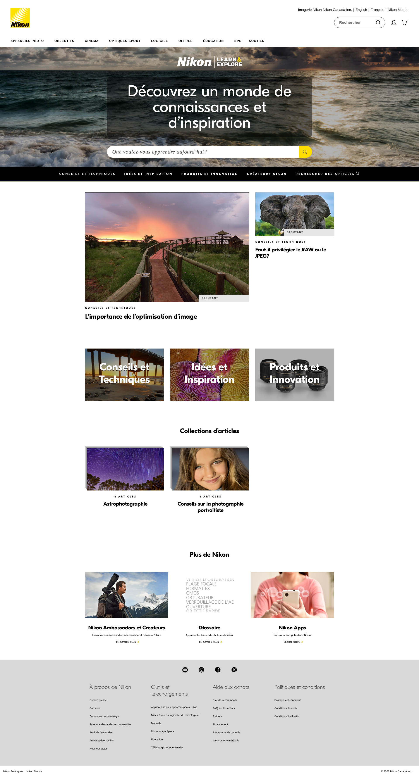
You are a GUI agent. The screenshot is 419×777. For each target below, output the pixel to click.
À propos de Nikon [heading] (110, 687)
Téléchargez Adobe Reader (167, 747)
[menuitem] (32, 40)
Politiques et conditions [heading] (300, 687)
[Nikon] (21, 14)
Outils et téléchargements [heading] (169, 690)
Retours (217, 716)
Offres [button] (186, 40)
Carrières (94, 708)
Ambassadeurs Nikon (101, 740)
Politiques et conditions (288, 700)
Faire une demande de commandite (110, 724)
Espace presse (98, 700)
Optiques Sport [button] (125, 40)
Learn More (292, 642)
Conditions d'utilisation (288, 716)
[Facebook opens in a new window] (218, 669)
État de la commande (225, 700)
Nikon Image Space (162, 731)
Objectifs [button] (64, 40)
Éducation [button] (213, 40)
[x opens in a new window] (234, 669)
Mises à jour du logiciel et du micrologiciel (175, 715)
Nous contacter (98, 748)
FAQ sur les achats (224, 708)
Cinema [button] (92, 40)
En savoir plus (126, 642)
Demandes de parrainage (104, 716)
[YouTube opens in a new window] (185, 669)
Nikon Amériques (13, 771)
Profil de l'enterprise (101, 732)
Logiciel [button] (159, 40)
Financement (220, 724)
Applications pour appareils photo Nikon (174, 707)
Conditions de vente (286, 708)
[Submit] (378, 22)
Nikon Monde (34, 771)
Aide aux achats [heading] (231, 687)
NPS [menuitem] (238, 40)
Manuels (156, 723)
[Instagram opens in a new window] (201, 669)
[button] (327, 174)
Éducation (157, 739)
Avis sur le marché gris (226, 740)
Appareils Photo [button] (27, 40)
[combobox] (359, 22)
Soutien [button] (257, 40)
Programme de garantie (226, 732)
